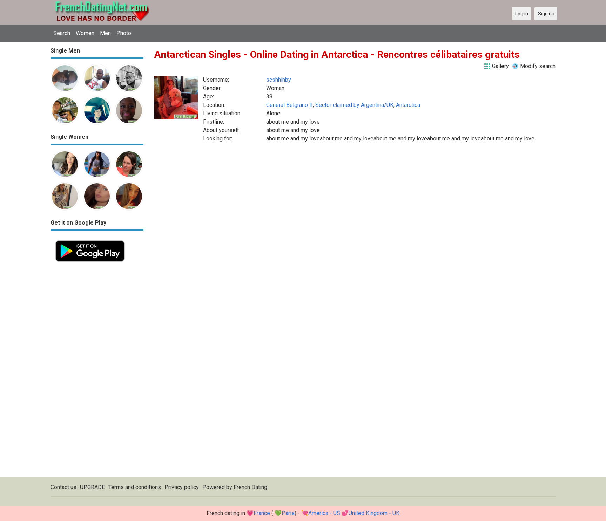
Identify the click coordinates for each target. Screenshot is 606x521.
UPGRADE (92, 487)
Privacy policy (181, 487)
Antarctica (408, 105)
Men (105, 33)
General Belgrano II (289, 105)
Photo (123, 33)
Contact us (63, 487)
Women (85, 33)
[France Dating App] (89, 239)
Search (61, 33)
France (262, 513)
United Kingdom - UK (374, 513)
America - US (324, 513)
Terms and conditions (134, 487)
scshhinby (278, 79)
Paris (288, 513)
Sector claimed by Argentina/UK (354, 105)
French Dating (250, 487)
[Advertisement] (96, 371)
